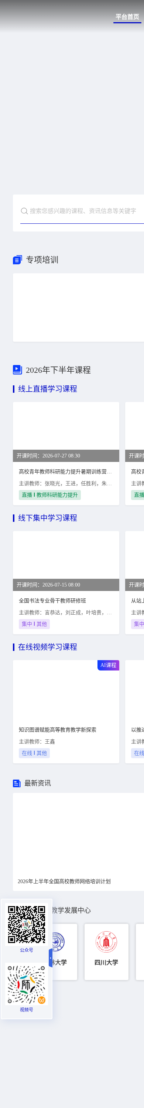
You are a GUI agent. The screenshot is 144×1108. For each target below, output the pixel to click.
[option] (55, 952)
